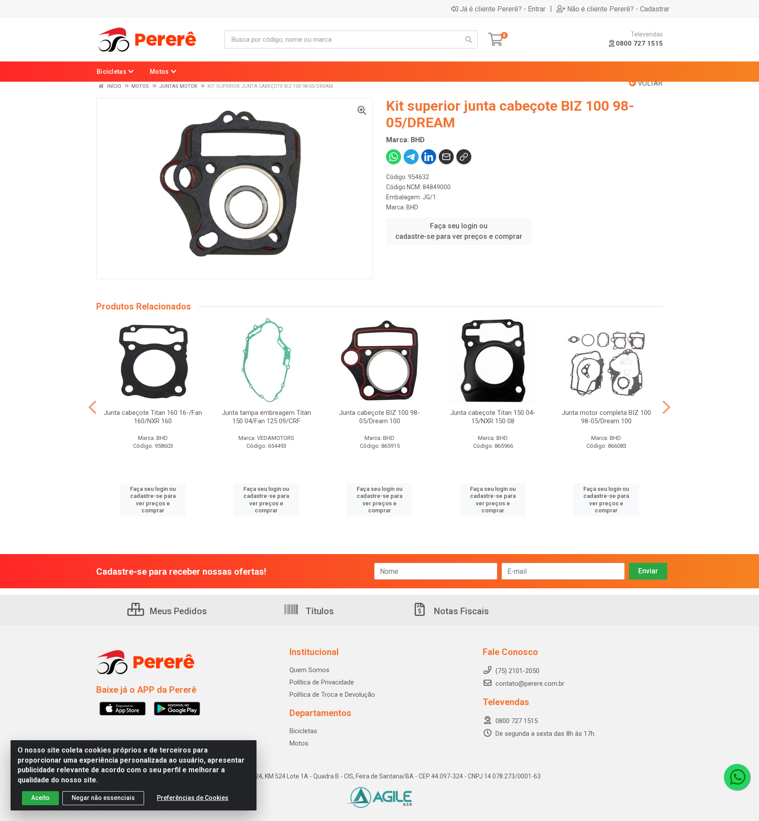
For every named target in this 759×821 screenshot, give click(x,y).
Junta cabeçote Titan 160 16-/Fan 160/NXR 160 (153, 417)
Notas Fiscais (460, 611)
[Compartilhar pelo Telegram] (411, 156)
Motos (298, 743)
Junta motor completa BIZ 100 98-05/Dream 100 (606, 417)
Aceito (40, 797)
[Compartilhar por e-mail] (446, 156)
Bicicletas (303, 731)
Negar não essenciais (103, 797)
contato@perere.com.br (529, 684)
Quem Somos (309, 670)
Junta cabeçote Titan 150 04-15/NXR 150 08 (492, 417)
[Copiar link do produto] (463, 156)
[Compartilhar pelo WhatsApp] (393, 156)
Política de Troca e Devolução (332, 695)
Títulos (319, 611)
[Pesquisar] (468, 39)
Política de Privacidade (321, 682)
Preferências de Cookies (192, 797)
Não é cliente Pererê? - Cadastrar (618, 8)
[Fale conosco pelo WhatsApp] (737, 777)
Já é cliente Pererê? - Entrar (503, 8)
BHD (412, 207)
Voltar (649, 83)
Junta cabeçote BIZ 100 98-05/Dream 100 (379, 417)
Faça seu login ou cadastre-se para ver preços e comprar (458, 231)
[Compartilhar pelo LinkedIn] (428, 156)
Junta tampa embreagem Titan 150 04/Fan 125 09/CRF (266, 417)
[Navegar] (92, 407)
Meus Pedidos (177, 611)
